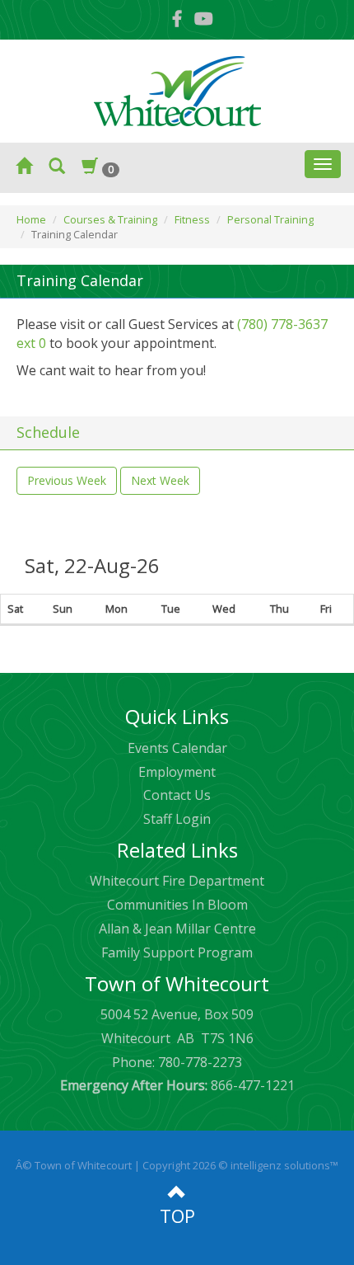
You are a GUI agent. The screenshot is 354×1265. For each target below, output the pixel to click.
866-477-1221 (177, 1085)
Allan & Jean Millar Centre (177, 928)
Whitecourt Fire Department (177, 881)
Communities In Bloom (177, 905)
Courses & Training (110, 219)
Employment (177, 772)
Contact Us (177, 795)
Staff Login (177, 819)
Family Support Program (177, 952)
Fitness (192, 219)
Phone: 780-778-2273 (177, 1062)
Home (31, 219)
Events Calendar (177, 748)
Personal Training (270, 219)
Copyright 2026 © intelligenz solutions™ (240, 1165)
